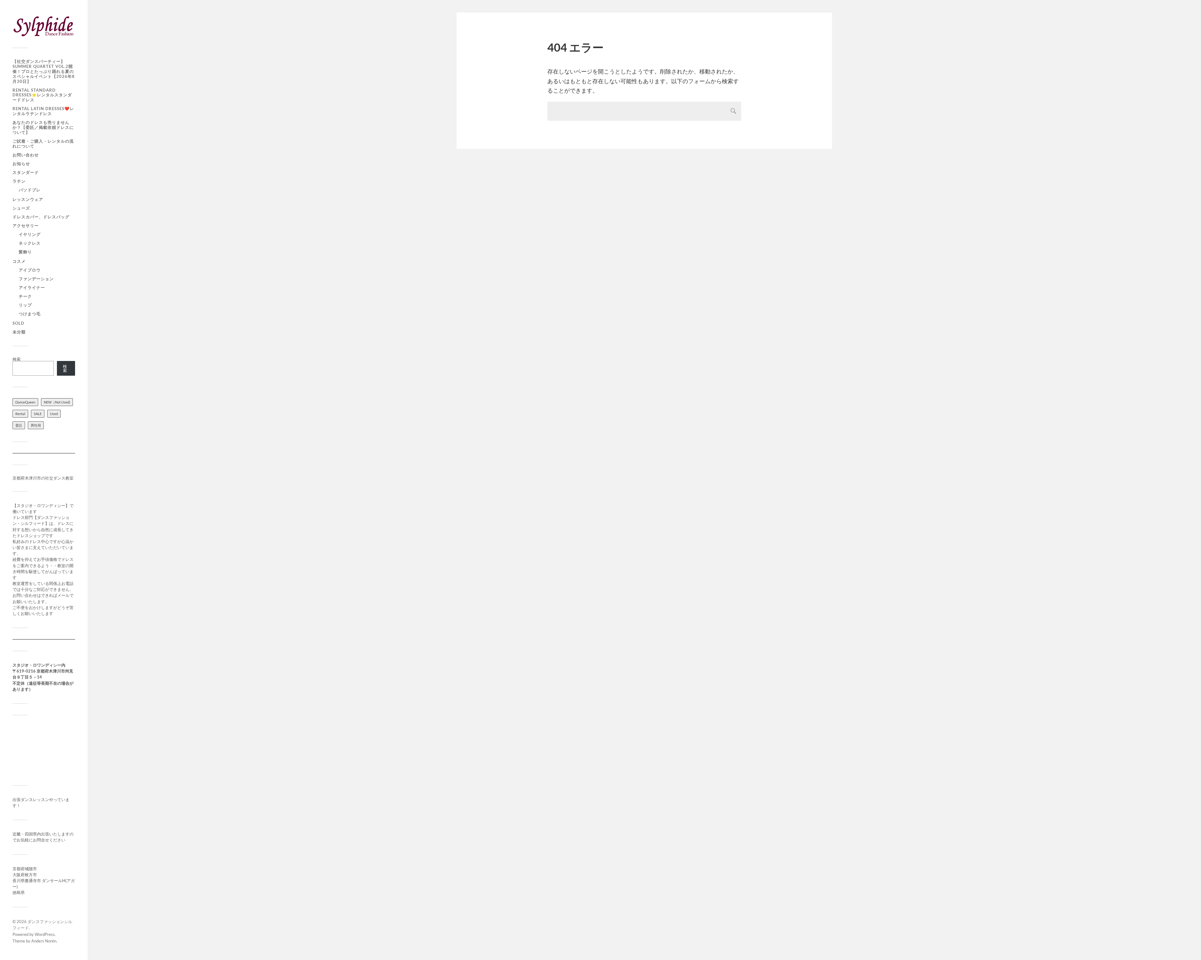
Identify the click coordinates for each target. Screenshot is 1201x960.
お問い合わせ (26, 154)
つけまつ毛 (30, 313)
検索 (17, 359)
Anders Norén (43, 940)
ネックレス (30, 243)
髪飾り (25, 251)
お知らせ (21, 163)
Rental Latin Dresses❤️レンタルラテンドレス (43, 111)
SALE (38, 414)
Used (54, 414)
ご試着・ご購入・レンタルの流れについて (43, 144)
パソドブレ (30, 189)
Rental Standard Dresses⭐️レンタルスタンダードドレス (42, 95)
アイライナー (32, 287)
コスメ (19, 261)
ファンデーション (36, 278)
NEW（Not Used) (57, 402)
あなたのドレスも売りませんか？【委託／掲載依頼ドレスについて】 (43, 127)
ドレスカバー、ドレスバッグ (41, 216)
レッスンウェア (28, 199)
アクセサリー (26, 225)
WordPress (45, 934)
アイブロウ (30, 269)
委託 (18, 425)
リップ (25, 304)
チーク (25, 296)
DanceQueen (25, 402)
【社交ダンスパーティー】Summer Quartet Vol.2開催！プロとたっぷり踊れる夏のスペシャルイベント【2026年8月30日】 (44, 71)
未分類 (19, 331)
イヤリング (30, 234)
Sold (18, 323)
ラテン (19, 181)
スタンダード (26, 172)
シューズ (21, 208)
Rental (20, 414)
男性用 (36, 425)
